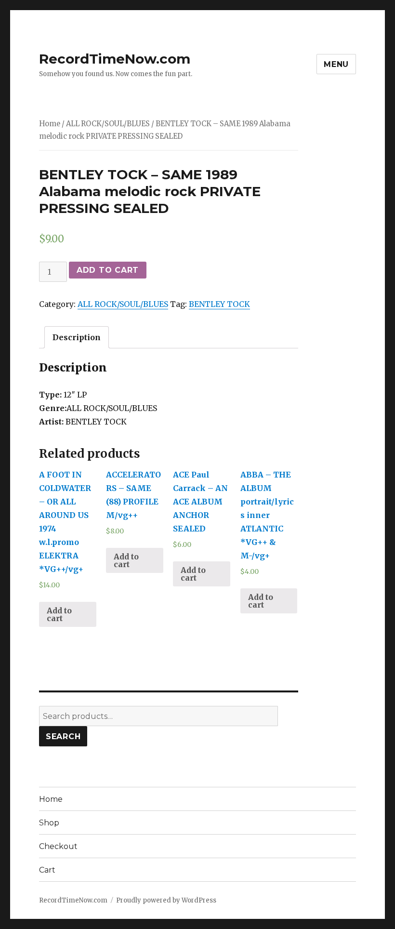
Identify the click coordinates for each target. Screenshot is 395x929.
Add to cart (108, 270)
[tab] (76, 337)
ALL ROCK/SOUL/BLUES (108, 123)
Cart (47, 870)
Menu (336, 64)
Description (77, 337)
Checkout (58, 846)
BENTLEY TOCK (219, 304)
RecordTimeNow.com (114, 59)
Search (63, 736)
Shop (49, 822)
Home (49, 123)
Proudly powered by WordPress (166, 900)
